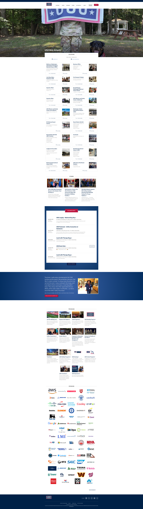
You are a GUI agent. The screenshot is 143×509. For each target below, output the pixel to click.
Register (92, 246)
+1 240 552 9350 (79, 105)
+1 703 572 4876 (79, 118)
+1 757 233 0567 (79, 158)
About (85, 5)
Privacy (69, 503)
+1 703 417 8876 (79, 94)
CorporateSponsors (90, 5)
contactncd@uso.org (75, 59)
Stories (73, 5)
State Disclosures (80, 503)
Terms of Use (74, 503)
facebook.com (55, 59)
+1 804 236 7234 (52, 170)
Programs (68, 5)
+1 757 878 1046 (79, 144)
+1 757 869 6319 (79, 130)
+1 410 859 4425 (52, 73)
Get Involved (78, 5)
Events (63, 5)
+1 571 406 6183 (52, 105)
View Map (66, 73)
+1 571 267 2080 (52, 118)
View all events (71, 263)
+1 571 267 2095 (52, 94)
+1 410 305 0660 (79, 84)
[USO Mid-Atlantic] (49, 2)
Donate (96, 4)
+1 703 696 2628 (53, 84)
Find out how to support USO (51, 295)
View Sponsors (92, 489)
